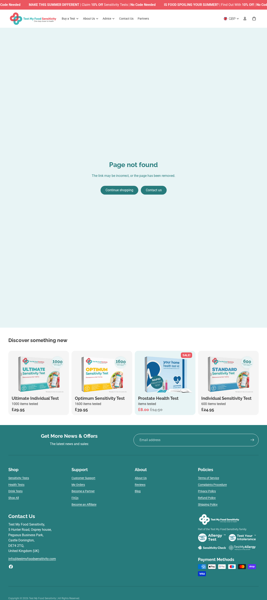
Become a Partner (83, 491)
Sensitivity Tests (18, 478)
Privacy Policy (207, 491)
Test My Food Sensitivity (43, 598)
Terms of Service (208, 478)
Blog (138, 491)
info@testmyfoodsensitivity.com (32, 559)
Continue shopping (119, 190)
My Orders (78, 484)
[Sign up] (252, 440)
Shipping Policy (208, 504)
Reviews (140, 484)
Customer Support (83, 478)
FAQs (75, 497)
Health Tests (16, 484)
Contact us (154, 190)
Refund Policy (207, 497)
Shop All (13, 497)
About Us (141, 478)
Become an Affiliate (84, 504)
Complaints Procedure (212, 484)
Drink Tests (15, 491)
